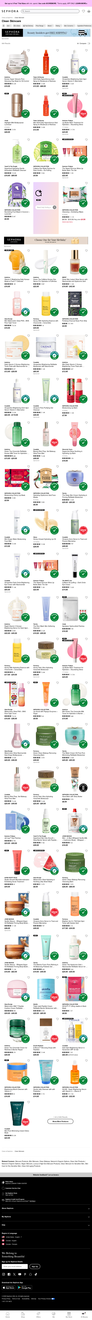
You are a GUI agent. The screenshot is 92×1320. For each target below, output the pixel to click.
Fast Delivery (29, 26)
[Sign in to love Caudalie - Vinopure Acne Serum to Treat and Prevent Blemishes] (58, 892)
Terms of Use (16, 1299)
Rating (58, 26)
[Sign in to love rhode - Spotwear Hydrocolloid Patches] (86, 597)
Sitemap (33, 1299)
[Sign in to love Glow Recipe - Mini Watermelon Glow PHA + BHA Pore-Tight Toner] (29, 292)
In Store (17, 26)
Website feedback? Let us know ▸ (46, 1175)
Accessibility (25, 1299)
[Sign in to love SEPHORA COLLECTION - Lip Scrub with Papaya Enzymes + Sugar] (58, 683)
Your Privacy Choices (44, 1299)
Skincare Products (21, 1161)
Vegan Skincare (26, 1163)
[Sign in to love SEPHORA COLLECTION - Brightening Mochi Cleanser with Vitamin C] (29, 1061)
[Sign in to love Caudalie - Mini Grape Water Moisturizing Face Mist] (29, 510)
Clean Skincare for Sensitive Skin (72, 1163)
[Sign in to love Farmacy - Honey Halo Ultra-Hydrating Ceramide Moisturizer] (58, 768)
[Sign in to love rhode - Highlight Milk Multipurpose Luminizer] (29, 94)
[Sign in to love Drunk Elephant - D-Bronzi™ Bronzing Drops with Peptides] (58, 1019)
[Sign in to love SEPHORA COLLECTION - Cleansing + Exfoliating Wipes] (86, 183)
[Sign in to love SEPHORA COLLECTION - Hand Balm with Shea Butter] (86, 768)
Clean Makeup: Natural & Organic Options (54, 1161)
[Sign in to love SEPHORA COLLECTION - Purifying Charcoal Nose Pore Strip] (86, 292)
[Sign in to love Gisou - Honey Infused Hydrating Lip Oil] (58, 510)
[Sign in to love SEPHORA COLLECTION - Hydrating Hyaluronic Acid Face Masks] (58, 467)
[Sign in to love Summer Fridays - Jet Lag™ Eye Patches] (29, 809)
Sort (8, 26)
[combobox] (50, 11)
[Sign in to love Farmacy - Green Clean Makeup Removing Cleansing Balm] (86, 851)
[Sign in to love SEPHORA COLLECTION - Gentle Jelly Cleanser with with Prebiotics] (58, 1061)
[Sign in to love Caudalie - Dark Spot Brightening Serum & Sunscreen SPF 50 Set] (86, 1019)
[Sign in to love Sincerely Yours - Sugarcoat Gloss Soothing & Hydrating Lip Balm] (86, 423)
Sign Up (35, 1266)
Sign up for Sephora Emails (12, 1262)
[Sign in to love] (86, 50)
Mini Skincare (34, 1161)
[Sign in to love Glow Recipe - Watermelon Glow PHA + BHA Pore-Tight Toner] (29, 683)
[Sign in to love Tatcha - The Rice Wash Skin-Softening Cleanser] (58, 597)
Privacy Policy (6, 1299)
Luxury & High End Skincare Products (46, 1163)
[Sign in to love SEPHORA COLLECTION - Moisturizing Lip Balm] (86, 379)
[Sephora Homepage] (10, 11)
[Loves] (83, 11)
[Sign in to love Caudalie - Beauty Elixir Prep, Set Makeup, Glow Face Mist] (29, 768)
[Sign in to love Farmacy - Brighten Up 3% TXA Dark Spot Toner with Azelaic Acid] (86, 892)
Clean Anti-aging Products (31, 1166)
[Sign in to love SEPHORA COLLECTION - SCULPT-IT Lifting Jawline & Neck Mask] (86, 977)
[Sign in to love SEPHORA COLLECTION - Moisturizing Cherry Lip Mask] (29, 467)
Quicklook (17, 73)
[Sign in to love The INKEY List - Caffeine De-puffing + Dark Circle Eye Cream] (86, 554)
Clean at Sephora (7, 17)
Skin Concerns (68, 26)
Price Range (39, 26)
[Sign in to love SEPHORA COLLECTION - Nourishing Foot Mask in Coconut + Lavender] (29, 183)
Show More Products (60, 1121)
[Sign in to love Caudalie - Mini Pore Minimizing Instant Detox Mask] (29, 1102)
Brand (49, 26)
